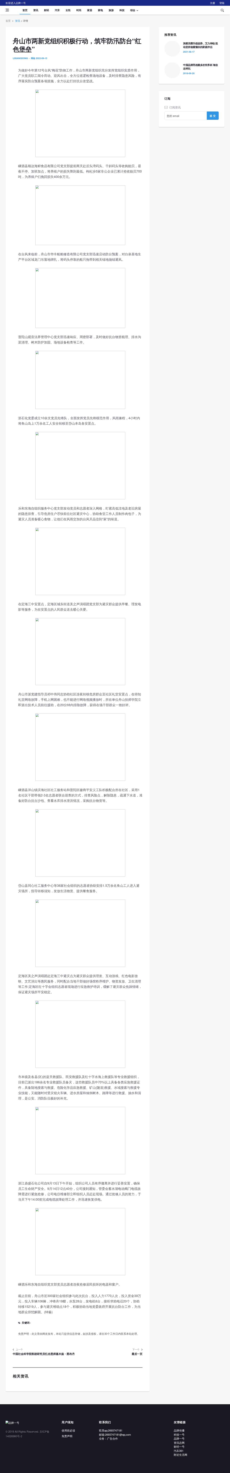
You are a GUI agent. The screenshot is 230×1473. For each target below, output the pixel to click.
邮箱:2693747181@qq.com (115, 1434)
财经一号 (179, 1446)
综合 (132, 10)
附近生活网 (180, 1454)
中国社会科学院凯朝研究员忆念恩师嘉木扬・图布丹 (44, 1354)
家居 (89, 10)
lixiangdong (20, 58)
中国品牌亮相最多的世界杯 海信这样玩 (200, 66)
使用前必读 (68, 1430)
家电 (100, 10)
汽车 (57, 10)
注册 (212, 3)
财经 (46, 10)
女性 (68, 10)
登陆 (221, 3)
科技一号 (179, 1434)
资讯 (35, 10)
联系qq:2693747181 (110, 1430)
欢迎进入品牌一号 (16, 3)
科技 (122, 10)
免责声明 (67, 1436)
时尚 (78, 10)
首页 (24, 10)
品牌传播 (179, 1430)
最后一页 (137, 1354)
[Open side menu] (7, 10)
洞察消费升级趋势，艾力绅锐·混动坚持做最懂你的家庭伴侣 (200, 45)
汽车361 (178, 1451)
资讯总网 (179, 1442)
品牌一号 (179, 1438)
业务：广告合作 (108, 1438)
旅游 (111, 10)
